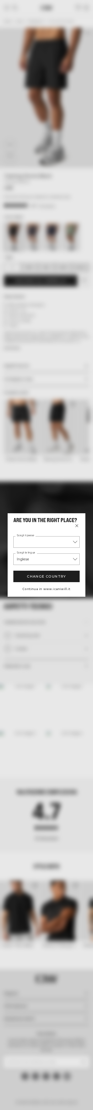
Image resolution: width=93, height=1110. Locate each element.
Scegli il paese (25, 535)
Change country (46, 576)
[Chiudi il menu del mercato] (77, 526)
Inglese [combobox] (23, 559)
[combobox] (46, 542)
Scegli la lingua (26, 552)
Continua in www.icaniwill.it (46, 589)
